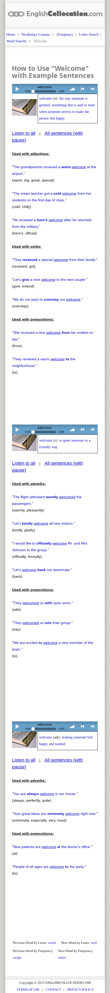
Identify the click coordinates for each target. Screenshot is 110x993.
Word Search (15, 41)
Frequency (65, 34)
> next (93, 89)
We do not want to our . (47, 299)
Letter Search (88, 34)
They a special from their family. (54, 260)
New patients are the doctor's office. (52, 847)
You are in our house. (44, 794)
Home (10, 34)
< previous (82, 89)
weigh (17, 957)
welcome (45, 98)
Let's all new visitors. (43, 523)
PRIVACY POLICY (80, 989)
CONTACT (53, 989)
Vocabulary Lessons (35, 34)
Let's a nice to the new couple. (49, 279)
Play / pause (17, 89)
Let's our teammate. (42, 570)
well (94, 943)
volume (72, 89)
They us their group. (42, 623)
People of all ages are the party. (49, 867)
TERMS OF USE (28, 989)
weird (52, 943)
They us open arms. (42, 603)
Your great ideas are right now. (54, 814)
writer (62, 957)
